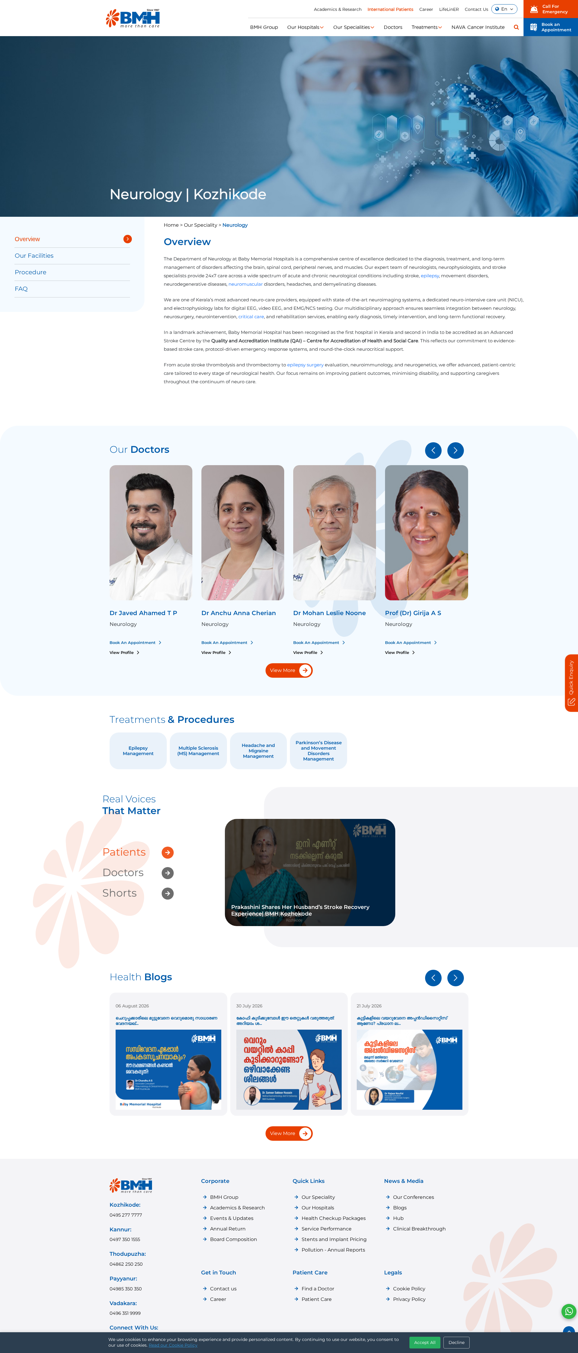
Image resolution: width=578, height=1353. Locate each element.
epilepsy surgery (305, 365)
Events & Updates (231, 1218)
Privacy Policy (409, 1299)
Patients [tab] (124, 851)
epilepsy (430, 275)
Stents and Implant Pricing (334, 1239)
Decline (457, 1342)
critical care (251, 316)
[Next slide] (455, 450)
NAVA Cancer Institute (478, 27)
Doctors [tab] (123, 872)
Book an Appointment (556, 27)
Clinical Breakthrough (419, 1229)
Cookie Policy (409, 1289)
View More (282, 670)
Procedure (30, 272)
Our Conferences (413, 1197)
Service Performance (327, 1229)
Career (426, 9)
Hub (398, 1218)
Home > (174, 225)
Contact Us (476, 9)
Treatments (425, 27)
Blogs (400, 1208)
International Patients (390, 9)
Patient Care (317, 1299)
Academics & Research (338, 9)
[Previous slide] (433, 450)
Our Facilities (34, 255)
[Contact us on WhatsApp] (568, 1311)
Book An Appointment (133, 642)
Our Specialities (351, 27)
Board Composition (233, 1239)
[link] (310, 872)
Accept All (425, 1342)
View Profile (122, 652)
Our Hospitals (303, 27)
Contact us (223, 1289)
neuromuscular (246, 284)
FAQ (21, 288)
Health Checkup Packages (334, 1218)
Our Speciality (318, 1197)
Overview (27, 239)
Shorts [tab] (119, 892)
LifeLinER (449, 9)
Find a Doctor (318, 1289)
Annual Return (228, 1229)
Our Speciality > (203, 225)
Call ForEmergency (555, 9)
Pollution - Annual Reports (333, 1250)
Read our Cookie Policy (173, 1345)
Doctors (393, 27)
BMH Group (264, 27)
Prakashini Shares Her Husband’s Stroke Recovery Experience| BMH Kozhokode (300, 910)
